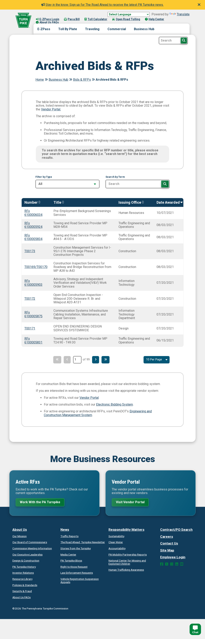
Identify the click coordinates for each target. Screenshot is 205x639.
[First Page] (57, 359)
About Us (19, 530)
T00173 (29, 251)
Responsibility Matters (126, 530)
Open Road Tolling (128, 19)
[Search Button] (184, 41)
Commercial (117, 29)
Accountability (117, 548)
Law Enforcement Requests (76, 572)
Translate (183, 14)
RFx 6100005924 (33, 225)
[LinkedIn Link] (176, 564)
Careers (166, 537)
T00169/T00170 (35, 267)
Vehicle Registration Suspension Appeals (79, 580)
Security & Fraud (22, 591)
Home (39, 79)
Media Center (68, 554)
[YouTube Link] (181, 564)
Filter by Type (43, 177)
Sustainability (116, 536)
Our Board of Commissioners (29, 542)
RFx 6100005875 (33, 314)
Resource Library (22, 578)
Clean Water (116, 542)
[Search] (165, 184)
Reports (128, 554)
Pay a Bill (74, 19)
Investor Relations (23, 572)
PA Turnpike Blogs (71, 560)
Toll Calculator (97, 19)
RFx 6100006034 (33, 212)
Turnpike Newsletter (82, 542)
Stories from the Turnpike (75, 548)
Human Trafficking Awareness (126, 569)
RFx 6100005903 (33, 282)
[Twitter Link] (166, 564)
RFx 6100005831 (33, 340)
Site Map (167, 550)
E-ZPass (43, 29)
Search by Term (115, 177)
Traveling (92, 29)
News (64, 530)
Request (73, 566)
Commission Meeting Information (32, 548)
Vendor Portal (89, 398)
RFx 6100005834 (33, 237)
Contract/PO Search (176, 530)
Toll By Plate (67, 29)
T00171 (29, 328)
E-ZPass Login (49, 19)
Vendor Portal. (51, 109)
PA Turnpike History (24, 566)
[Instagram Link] (171, 564)
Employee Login (172, 557)
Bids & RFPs (82, 79)
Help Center (156, 19)
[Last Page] (105, 359)
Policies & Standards (24, 585)
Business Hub (144, 29)
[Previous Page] (67, 359)
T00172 (29, 299)
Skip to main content (50, 15)
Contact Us (169, 543)
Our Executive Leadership (27, 554)
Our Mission (19, 536)
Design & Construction (25, 560)
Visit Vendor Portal (130, 502)
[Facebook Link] (161, 564)
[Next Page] (95, 359)
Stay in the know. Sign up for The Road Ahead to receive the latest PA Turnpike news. (104, 5)
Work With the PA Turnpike (40, 502)
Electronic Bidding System (114, 404)
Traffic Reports (69, 536)
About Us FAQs (49, 22)
